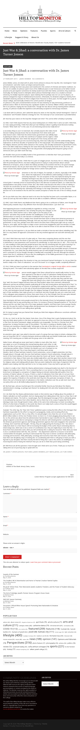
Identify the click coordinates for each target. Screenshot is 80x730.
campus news (25, 625)
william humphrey (22, 649)
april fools (41, 622)
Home (7, 31)
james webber (39, 452)
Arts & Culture (64, 31)
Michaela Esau (56, 636)
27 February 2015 (10, 79)
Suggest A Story (21, 37)
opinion (50, 639)
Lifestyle (8, 37)
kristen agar (59, 632)
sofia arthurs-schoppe (38, 646)
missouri (68, 636)
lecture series (66, 452)
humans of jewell (20, 632)
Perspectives (19, 642)
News (15, 31)
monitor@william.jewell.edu (11, 709)
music (19, 639)
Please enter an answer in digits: (14, 543)
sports (57, 646)
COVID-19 (10, 628)
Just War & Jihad (52, 452)
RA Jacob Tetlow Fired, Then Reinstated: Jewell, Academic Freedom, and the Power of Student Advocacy (38, 587)
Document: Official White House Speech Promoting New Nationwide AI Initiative (30, 606)
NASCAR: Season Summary (12, 599)
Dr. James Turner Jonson (13, 452)
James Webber (25, 79)
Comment (7, 493)
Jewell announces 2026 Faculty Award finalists (31, 43)
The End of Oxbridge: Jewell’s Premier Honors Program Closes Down (26, 593)
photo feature (39, 643)
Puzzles (44, 31)
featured (28, 452)
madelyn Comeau (29, 636)
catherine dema (41, 625)
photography (52, 643)
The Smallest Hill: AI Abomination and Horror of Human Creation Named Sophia (30, 581)
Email (5, 525)
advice (6, 622)
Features (34, 31)
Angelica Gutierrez (28, 622)
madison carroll (43, 636)
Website (6, 534)
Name (6, 517)
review (7, 647)
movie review (9, 639)
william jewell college (38, 649)
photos (62, 643)
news (35, 639)
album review (16, 622)
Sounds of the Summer (11, 574)
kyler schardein (70, 632)
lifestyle (12, 635)
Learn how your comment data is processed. (45, 562)
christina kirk (56, 625)
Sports (53, 31)
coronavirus (68, 626)
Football (65, 629)
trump (11, 649)
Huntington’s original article (56, 266)
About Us (35, 37)
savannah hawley (20, 647)
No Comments (38, 79)
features (53, 628)
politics (71, 643)
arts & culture (55, 622)
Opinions (23, 31)
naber (26, 639)
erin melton (23, 629)
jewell (33, 632)
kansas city (46, 631)
